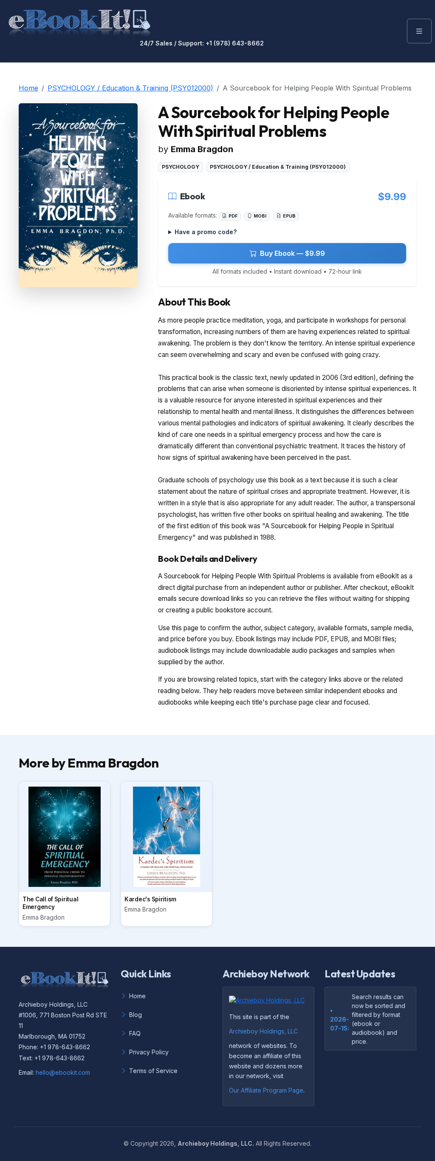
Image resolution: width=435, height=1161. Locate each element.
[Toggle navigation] (419, 31)
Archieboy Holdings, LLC (263, 1031)
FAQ (135, 1033)
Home (28, 88)
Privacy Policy (149, 1052)
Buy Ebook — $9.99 (292, 253)
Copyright (144, 1143)
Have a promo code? (206, 231)
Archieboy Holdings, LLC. (216, 1143)
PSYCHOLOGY (180, 167)
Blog (135, 1014)
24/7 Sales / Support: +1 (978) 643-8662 (202, 43)
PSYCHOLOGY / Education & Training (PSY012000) (130, 88)
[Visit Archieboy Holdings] (269, 1002)
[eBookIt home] (79, 21)
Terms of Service (153, 1070)
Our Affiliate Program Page (266, 1090)
